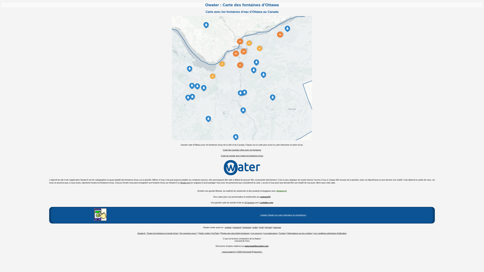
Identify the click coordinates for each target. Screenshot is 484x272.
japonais (277, 227)
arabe (255, 227)
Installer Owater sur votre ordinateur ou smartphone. (283, 215)
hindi (261, 227)
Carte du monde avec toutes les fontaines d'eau (242, 156)
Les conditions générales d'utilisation (330, 233)
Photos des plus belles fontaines (235, 233)
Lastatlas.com (266, 203)
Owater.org (185, 183)
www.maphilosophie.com (256, 246)
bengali (268, 227)
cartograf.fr (265, 197)
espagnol (237, 227)
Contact (282, 233)
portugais (247, 227)
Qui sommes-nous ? (189, 233)
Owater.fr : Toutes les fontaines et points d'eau (157, 233)
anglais (228, 227)
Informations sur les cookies (299, 233)
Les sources (256, 233)
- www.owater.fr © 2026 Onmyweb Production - (242, 252)
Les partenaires (270, 233)
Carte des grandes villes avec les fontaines (242, 150)
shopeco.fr (281, 191)
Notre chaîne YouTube (209, 233)
